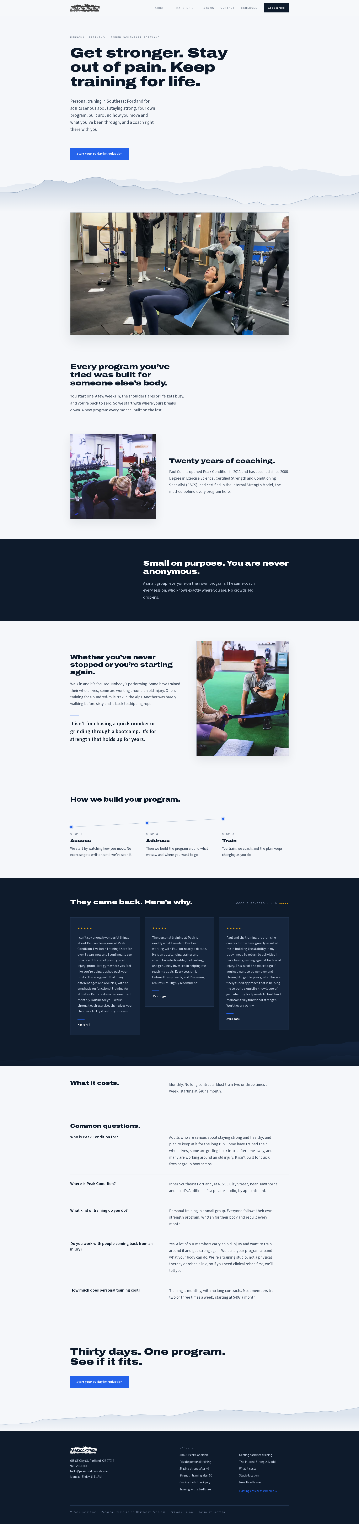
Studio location (249, 1475)
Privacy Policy (182, 1512)
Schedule (249, 7)
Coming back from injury (195, 1482)
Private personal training (195, 1462)
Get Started (276, 8)
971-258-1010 (78, 1466)
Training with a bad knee (195, 1489)
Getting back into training (255, 1455)
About (161, 8)
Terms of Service (212, 1512)
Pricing (207, 7)
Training (184, 8)
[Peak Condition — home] (85, 8)
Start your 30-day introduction (99, 153)
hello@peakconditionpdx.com (89, 1471)
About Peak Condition (194, 1455)
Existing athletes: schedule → (258, 1491)
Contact (227, 7)
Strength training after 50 (196, 1475)
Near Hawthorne (250, 1482)
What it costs (247, 1469)
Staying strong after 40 (194, 1469)
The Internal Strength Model (257, 1462)
